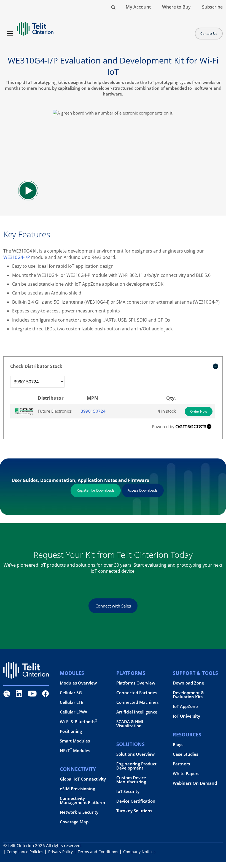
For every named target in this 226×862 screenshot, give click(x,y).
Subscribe (212, 7)
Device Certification (135, 801)
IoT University (186, 716)
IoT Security (127, 791)
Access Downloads (143, 490)
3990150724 (93, 411)
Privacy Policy (60, 851)
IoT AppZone (185, 706)
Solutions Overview (135, 754)
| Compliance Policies (23, 851)
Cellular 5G (71, 693)
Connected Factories (136, 693)
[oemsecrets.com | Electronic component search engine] (193, 426)
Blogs (178, 744)
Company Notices (139, 851)
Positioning (71, 731)
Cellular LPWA (73, 712)
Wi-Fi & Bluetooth (78, 722)
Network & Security (79, 812)
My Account (138, 7)
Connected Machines (137, 702)
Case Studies (185, 754)
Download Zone (188, 683)
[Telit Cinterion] (35, 26)
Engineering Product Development (136, 766)
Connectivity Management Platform (82, 800)
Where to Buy (176, 7)
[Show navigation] (10, 33)
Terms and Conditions (98, 851)
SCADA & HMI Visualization (129, 724)
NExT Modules (75, 751)
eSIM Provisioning (77, 789)
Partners (181, 764)
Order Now (198, 411)
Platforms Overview (135, 683)
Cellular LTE (71, 702)
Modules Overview (78, 683)
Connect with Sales (113, 606)
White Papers (186, 773)
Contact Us (208, 33)
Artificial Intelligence (136, 712)
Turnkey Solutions (134, 811)
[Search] (113, 6)
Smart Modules (75, 741)
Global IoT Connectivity (83, 779)
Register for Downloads (96, 490)
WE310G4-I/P (16, 257)
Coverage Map (74, 822)
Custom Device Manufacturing (131, 780)
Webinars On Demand (195, 783)
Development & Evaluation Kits (188, 695)
